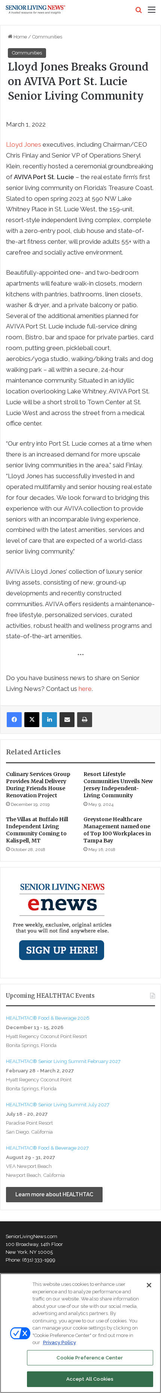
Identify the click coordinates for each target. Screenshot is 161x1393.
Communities (47, 37)
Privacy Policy (59, 1342)
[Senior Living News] (36, 9)
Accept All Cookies (89, 1379)
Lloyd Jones (23, 144)
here (85, 688)
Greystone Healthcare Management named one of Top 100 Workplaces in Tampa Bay (117, 830)
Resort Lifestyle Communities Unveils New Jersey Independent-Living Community (118, 785)
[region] (80, 1333)
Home (19, 37)
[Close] (149, 1285)
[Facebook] (14, 719)
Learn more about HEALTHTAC (54, 1194)
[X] (31, 719)
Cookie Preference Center (90, 1358)
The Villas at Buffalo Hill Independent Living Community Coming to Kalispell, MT (37, 830)
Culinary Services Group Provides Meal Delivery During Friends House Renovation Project (38, 785)
